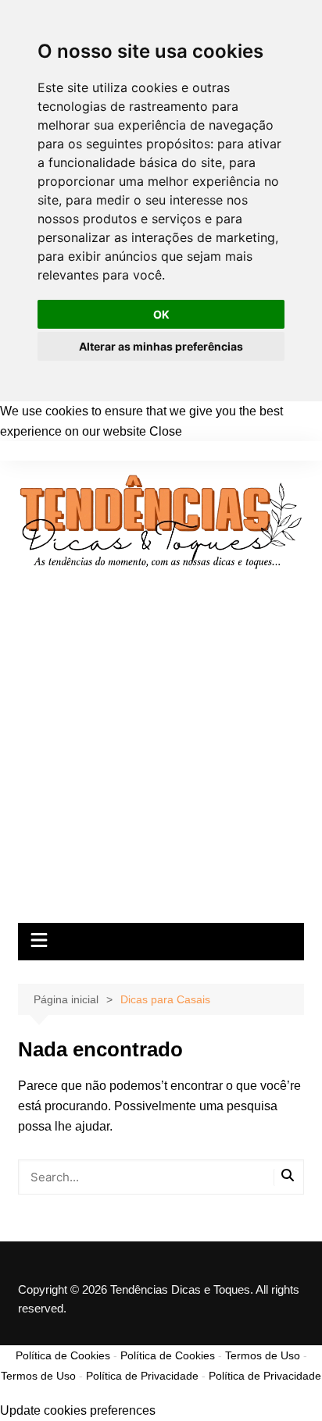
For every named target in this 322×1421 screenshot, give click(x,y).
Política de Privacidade (142, 1375)
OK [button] (161, 314)
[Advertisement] (161, 754)
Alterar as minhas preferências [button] (161, 346)
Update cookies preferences (78, 1410)
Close (165, 431)
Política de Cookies (63, 1355)
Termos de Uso (262, 1355)
